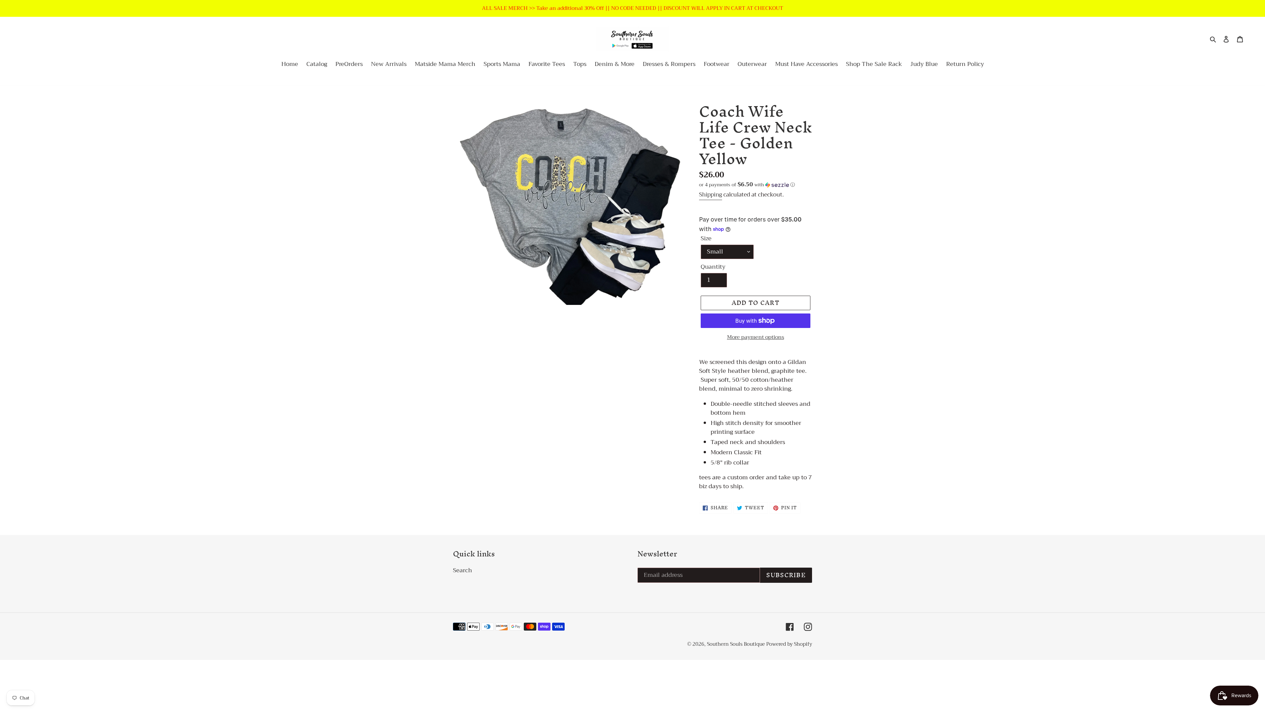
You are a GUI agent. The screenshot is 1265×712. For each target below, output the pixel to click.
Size (706, 238)
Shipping (710, 194)
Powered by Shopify (789, 644)
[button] (747, 185)
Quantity (713, 266)
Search (462, 570)
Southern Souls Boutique (736, 644)
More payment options (755, 337)
